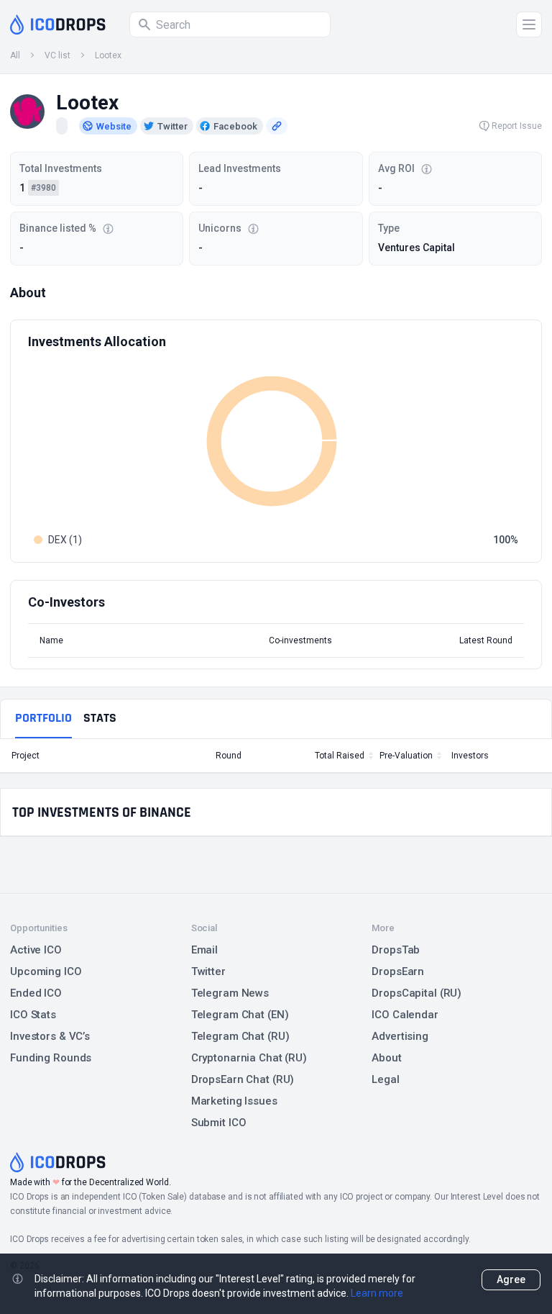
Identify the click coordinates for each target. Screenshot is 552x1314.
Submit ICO (219, 1122)
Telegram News (230, 993)
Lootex (108, 55)
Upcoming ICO (46, 971)
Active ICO (36, 949)
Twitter (208, 971)
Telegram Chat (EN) (240, 1014)
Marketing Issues (234, 1101)
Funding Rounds (50, 1057)
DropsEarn (398, 971)
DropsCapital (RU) (416, 993)
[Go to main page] (58, 24)
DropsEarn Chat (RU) (243, 1079)
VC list (57, 55)
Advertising (400, 1036)
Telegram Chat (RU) (240, 1036)
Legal (385, 1079)
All (15, 55)
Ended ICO (36, 993)
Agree (511, 1279)
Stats (99, 718)
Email (204, 949)
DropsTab (396, 949)
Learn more (377, 1293)
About (386, 1057)
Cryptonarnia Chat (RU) (249, 1057)
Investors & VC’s (50, 1036)
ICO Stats (33, 1014)
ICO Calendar (405, 1014)
